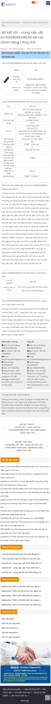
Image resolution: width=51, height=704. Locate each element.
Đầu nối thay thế (32, 689)
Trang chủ (26, 22)
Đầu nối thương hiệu (12, 689)
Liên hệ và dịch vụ (19, 695)
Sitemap (25, 700)
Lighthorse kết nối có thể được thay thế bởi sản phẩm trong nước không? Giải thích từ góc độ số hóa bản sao (24, 503)
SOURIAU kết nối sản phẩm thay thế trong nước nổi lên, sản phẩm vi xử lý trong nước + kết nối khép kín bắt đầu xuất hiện (25, 492)
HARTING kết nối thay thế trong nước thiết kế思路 (22, 518)
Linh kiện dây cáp (22, 692)
